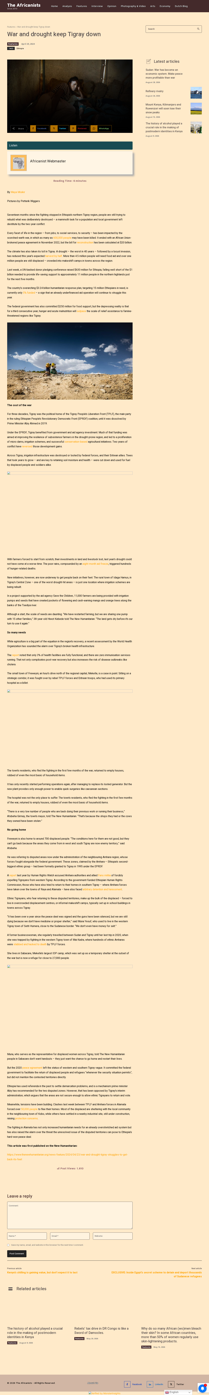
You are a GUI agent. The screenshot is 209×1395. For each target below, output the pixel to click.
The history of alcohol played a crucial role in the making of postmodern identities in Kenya (164, 127)
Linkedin (159, 1384)
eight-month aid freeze (95, 564)
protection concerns (26, 1118)
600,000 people (62, 238)
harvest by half (53, 256)
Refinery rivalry (154, 91)
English (173, 1392)
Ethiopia (20, 48)
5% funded (29, 293)
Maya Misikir (18, 192)
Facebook (137, 1384)
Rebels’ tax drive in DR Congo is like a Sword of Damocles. (101, 1330)
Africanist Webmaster (48, 161)
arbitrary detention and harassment (102, 889)
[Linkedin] (150, 1384)
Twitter (180, 1384)
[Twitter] (171, 1384)
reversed (27, 446)
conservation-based (76, 442)
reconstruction (85, 243)
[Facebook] (127, 1384)
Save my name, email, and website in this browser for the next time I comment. (47, 1245)
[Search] (198, 29)
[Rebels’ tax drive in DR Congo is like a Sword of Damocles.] (104, 1310)
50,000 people (29, 1109)
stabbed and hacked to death (30, 944)
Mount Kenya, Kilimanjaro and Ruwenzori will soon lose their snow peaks (163, 108)
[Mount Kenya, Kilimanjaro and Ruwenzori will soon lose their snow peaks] (196, 108)
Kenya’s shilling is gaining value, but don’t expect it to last (42, 1273)
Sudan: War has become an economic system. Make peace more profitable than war (164, 74)
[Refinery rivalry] (196, 93)
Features (11, 26)
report (15, 655)
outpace (81, 311)
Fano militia (104, 875)
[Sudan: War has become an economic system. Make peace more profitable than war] (196, 74)
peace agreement (32, 1068)
